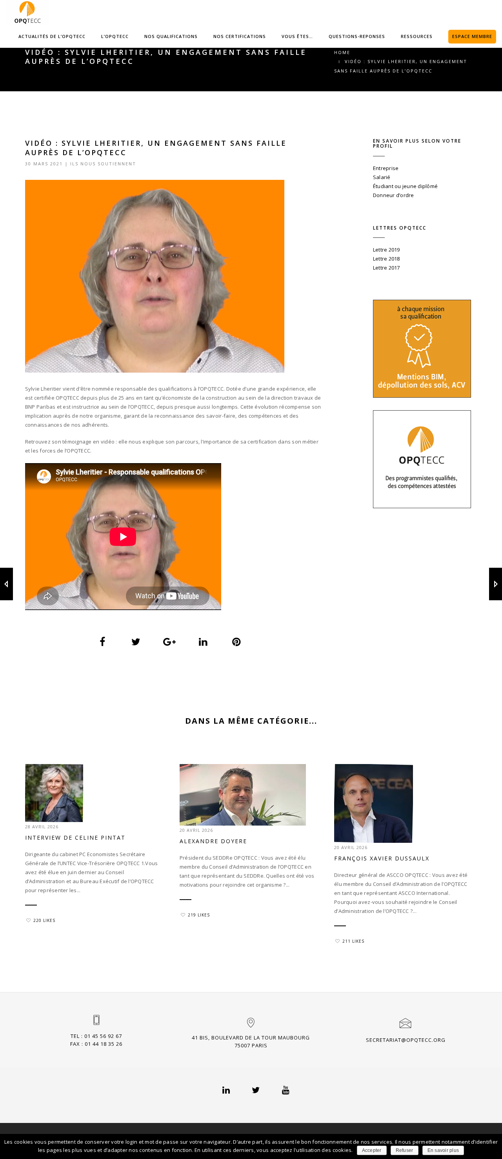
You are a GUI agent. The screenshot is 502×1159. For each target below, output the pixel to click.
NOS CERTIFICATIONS (239, 36)
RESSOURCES (417, 36)
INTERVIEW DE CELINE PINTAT (75, 837)
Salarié (382, 177)
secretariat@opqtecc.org (406, 1039)
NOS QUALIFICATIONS (171, 36)
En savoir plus (443, 1150)
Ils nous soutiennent (103, 164)
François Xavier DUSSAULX (381, 858)
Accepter (372, 1150)
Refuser (404, 1150)
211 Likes (353, 941)
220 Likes (44, 920)
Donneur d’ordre (393, 195)
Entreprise (386, 168)
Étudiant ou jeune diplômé (405, 186)
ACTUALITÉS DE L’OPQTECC (51, 36)
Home (342, 52)
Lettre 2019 (386, 249)
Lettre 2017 (386, 267)
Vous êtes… (297, 36)
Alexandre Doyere (213, 841)
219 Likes (199, 915)
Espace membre (472, 36)
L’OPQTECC (115, 36)
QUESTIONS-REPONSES (357, 36)
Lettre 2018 (386, 258)
